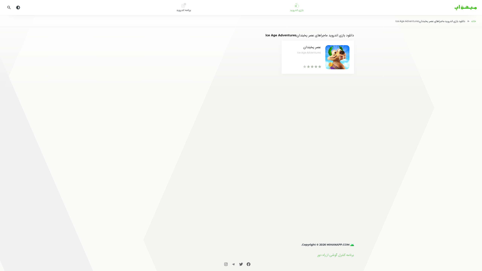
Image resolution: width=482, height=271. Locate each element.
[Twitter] (241, 264)
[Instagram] (226, 264)
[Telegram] (233, 264)
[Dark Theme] (18, 7)
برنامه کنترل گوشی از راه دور (335, 255)
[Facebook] (248, 264)
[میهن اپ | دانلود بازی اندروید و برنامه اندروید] (351, 244)
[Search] (9, 7)
